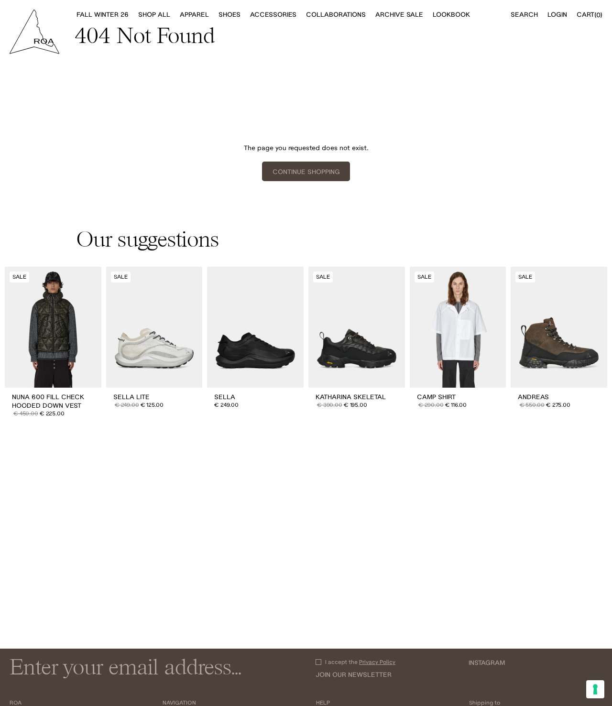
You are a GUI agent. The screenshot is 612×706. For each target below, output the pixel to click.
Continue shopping (306, 171)
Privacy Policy (377, 662)
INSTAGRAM (487, 662)
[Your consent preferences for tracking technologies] (595, 689)
